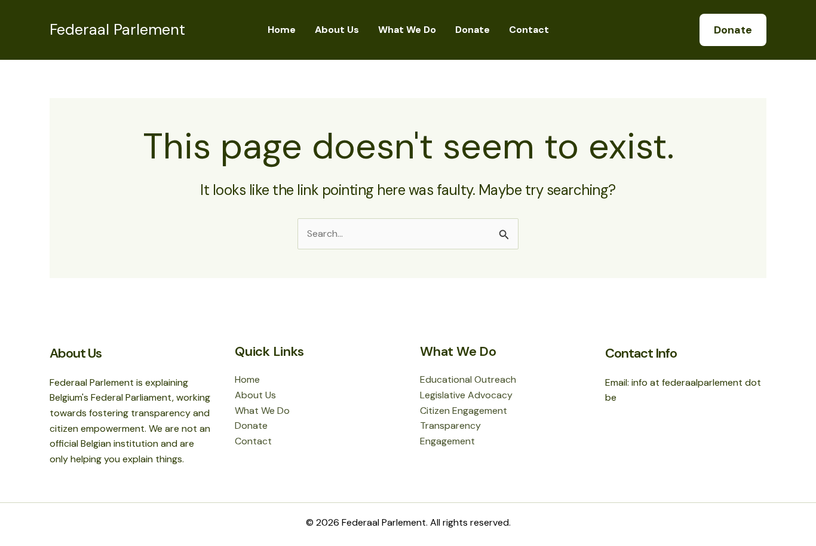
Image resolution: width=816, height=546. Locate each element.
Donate (472, 29)
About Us (337, 29)
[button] (733, 30)
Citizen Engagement (463, 410)
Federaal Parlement (117, 29)
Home (282, 29)
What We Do (407, 29)
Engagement (447, 441)
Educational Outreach (468, 379)
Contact (529, 29)
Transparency (450, 425)
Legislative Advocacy (466, 395)
